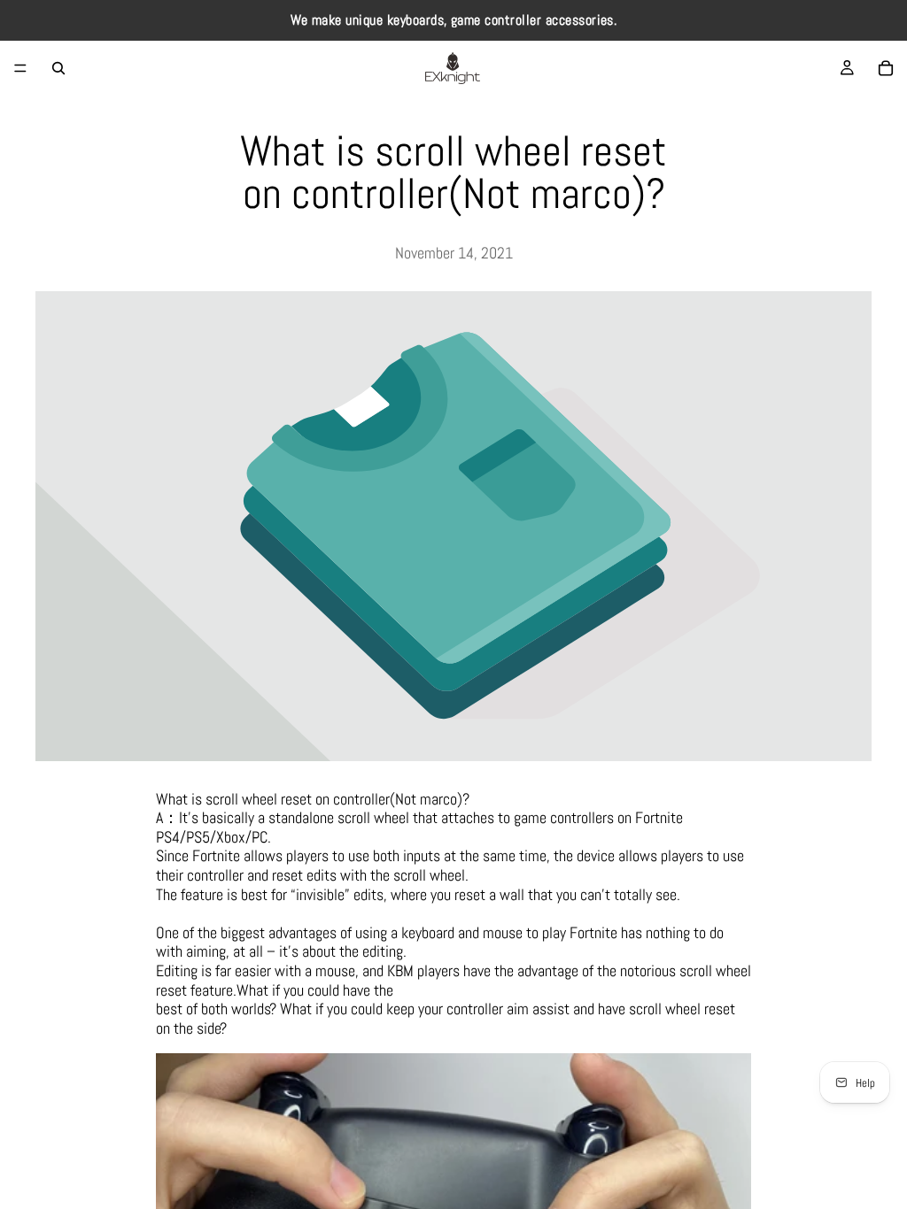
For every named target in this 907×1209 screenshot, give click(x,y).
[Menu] (20, 68)
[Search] (58, 68)
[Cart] (885, 68)
